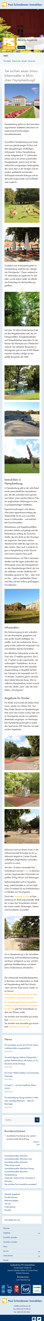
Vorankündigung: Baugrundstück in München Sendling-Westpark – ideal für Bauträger (21, 1100)
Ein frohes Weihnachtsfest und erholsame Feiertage (22, 1074)
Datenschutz (16, 61)
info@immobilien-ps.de (22, 1306)
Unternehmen (10, 1207)
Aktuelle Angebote (12, 1194)
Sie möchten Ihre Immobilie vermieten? (21, 1184)
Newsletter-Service (12, 1220)
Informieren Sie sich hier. (19, 1020)
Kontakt (24, 61)
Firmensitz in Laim (21, 896)
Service (8, 1203)
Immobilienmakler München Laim (18, 1159)
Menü (5, 56)
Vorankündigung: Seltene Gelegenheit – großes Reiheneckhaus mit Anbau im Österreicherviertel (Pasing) (21, 1060)
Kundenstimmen (11, 1197)
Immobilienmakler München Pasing (19, 1168)
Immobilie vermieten (10, 1242)
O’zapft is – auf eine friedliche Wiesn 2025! (20, 1087)
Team (26, 871)
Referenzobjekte (11, 1200)
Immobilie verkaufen (10, 1237)
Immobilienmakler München (16, 1156)
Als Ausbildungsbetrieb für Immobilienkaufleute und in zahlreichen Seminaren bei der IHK (21, 1005)
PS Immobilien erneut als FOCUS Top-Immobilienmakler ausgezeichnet (21, 1046)
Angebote (6, 1233)
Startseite (6, 1228)
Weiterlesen (21, 47)
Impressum (31, 61)
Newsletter (7, 61)
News (5, 1246)
